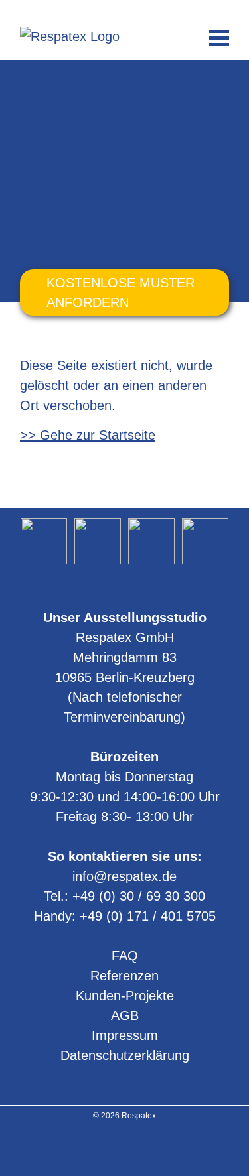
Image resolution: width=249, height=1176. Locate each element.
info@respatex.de (125, 10)
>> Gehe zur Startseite (87, 435)
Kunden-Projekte (125, 995)
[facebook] (141, 1148)
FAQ (125, 955)
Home (33, 82)
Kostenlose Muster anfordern (120, 292)
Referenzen (124, 975)
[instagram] (107, 1148)
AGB (125, 1015)
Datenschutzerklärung (124, 1055)
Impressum (125, 1035)
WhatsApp (149, 10)
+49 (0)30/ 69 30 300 (101, 10)
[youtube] (124, 1148)
